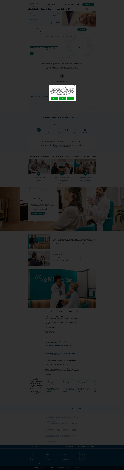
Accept (70, 98)
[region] (62, 93)
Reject (62, 98)
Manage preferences (54, 98)
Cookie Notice (65, 94)
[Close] (74, 86)
